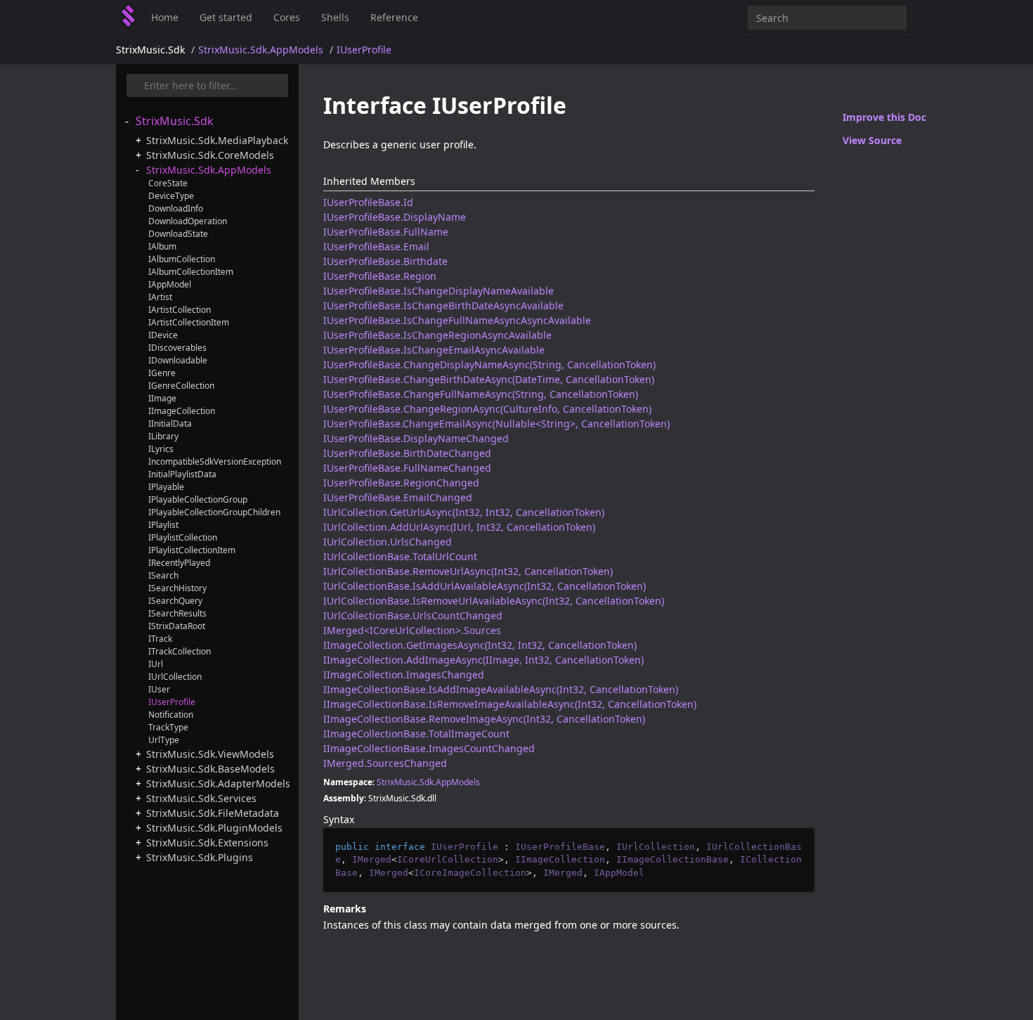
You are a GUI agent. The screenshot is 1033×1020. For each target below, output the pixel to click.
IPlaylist (163, 525)
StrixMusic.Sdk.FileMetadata (212, 813)
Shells (335, 17)
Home (164, 17)
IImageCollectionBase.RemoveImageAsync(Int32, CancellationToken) (484, 718)
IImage (162, 398)
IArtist (160, 297)
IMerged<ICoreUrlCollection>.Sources (412, 630)
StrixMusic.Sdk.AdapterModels (218, 783)
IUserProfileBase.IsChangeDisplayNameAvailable (438, 290)
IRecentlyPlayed (179, 563)
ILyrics (161, 449)
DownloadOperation (187, 221)
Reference (394, 17)
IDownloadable (177, 360)
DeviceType (171, 196)
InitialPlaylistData (182, 474)
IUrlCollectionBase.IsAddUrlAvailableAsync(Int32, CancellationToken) (484, 586)
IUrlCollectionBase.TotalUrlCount (400, 556)
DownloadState (178, 234)
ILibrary (163, 436)
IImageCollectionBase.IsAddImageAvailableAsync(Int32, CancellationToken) (500, 689)
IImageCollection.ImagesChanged (403, 674)
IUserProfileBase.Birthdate (385, 261)
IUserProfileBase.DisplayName (394, 217)
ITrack (160, 639)
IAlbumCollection (181, 259)
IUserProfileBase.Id (368, 202)
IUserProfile (364, 49)
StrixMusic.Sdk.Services (201, 798)
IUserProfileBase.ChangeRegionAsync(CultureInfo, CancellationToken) (487, 408)
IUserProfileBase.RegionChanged (401, 482)
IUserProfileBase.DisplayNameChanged (416, 438)
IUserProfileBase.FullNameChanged (407, 468)
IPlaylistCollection (182, 537)
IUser (159, 689)
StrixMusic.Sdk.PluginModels (214, 827)
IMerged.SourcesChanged (385, 763)
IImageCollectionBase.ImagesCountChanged (429, 748)
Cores (286, 17)
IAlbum (162, 246)
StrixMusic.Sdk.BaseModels (210, 768)
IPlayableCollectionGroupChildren (214, 512)
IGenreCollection (181, 386)
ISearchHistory (177, 588)
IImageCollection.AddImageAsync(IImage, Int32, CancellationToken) (483, 659)
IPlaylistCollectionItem (191, 550)
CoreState (168, 183)
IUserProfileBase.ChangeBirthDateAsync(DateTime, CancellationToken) (488, 379)
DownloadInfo (175, 208)
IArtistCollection (179, 310)
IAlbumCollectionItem (190, 272)
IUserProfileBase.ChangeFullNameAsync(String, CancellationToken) (480, 394)
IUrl (155, 664)
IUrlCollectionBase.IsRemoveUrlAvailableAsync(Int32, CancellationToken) (493, 600)
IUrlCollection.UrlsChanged (387, 541)
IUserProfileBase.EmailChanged (397, 497)
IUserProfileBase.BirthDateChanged (407, 453)
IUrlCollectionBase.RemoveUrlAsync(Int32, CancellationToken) (468, 571)
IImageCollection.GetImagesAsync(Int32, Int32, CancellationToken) (480, 645)
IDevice (163, 335)
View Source (872, 140)
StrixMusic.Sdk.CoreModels (210, 155)
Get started (226, 17)
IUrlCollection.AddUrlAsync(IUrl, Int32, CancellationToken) (459, 527)
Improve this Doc (884, 117)
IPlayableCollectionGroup (197, 499)
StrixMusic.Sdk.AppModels (260, 49)
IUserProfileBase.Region (379, 276)
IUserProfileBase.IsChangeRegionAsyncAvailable (437, 335)
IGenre (162, 373)
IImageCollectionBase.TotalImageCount (416, 733)
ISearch (163, 575)
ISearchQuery (175, 601)
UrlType (163, 740)
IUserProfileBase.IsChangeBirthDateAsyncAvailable (443, 305)
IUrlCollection (175, 677)
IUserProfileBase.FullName (385, 231)
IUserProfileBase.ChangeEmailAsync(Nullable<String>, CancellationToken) (496, 423)
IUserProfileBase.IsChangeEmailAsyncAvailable (434, 349)
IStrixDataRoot (176, 626)
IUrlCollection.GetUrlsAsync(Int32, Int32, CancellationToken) (463, 512)
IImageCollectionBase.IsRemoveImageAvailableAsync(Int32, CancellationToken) (509, 704)
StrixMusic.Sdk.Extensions (207, 842)
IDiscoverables (177, 348)
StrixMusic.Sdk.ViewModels (210, 754)
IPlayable (166, 487)
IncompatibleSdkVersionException (214, 461)
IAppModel (169, 284)
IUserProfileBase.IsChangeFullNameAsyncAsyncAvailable (457, 320)
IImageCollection (181, 411)
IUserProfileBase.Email (376, 246)
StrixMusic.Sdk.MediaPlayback (217, 140)
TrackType (168, 727)
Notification (170, 715)
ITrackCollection (179, 651)
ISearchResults (177, 613)
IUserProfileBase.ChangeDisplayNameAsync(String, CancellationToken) (489, 364)
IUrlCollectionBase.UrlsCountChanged (412, 615)
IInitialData (170, 424)
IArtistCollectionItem (188, 322)
